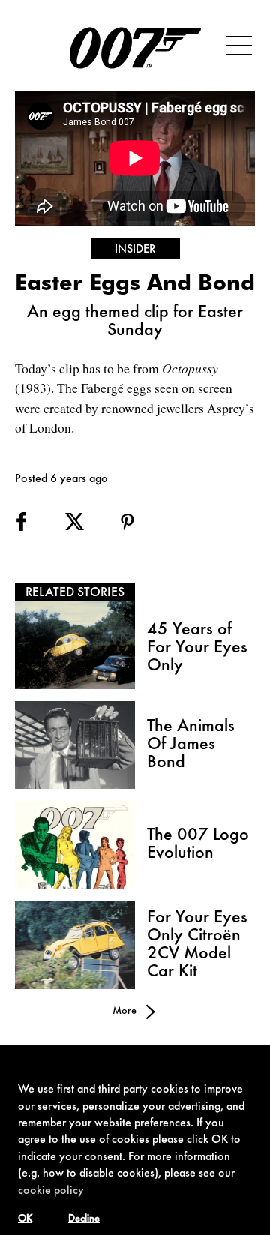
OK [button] (25, 1219)
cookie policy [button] (51, 1191)
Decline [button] (84, 1219)
